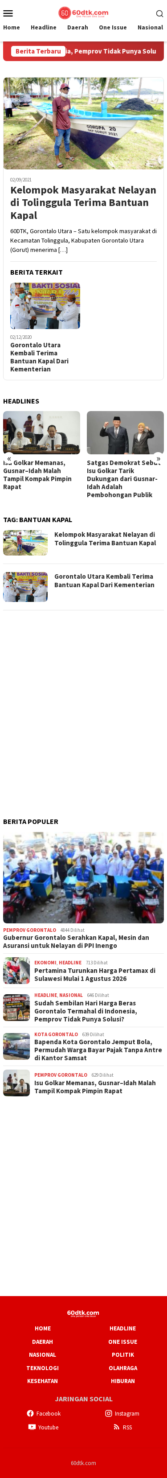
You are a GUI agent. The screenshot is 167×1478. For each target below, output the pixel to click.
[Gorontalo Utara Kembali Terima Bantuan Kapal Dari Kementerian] (45, 306)
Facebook (49, 1413)
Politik (123, 1355)
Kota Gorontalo (56, 1034)
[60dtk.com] (83, 12)
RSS (127, 1427)
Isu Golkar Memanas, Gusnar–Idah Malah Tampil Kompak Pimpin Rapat (95, 1087)
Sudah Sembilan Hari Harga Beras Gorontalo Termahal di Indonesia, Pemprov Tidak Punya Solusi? (85, 1011)
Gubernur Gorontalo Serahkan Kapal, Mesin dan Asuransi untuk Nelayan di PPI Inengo (76, 942)
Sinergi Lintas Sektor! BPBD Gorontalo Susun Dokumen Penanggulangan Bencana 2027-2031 (122, 479)
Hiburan (123, 1381)
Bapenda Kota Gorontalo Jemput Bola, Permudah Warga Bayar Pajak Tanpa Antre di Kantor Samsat (98, 1050)
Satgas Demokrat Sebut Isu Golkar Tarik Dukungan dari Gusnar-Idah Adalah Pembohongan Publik (40, 479)
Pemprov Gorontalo (29, 930)
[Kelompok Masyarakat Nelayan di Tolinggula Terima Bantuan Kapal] (83, 123)
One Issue (122, 1342)
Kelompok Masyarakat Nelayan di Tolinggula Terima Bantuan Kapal (83, 203)
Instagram (127, 1413)
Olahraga (123, 1368)
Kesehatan (42, 1381)
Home (43, 1328)
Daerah (42, 1342)
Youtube (48, 1427)
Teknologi (42, 1368)
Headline (70, 962)
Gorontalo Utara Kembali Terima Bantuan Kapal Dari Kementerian (39, 357)
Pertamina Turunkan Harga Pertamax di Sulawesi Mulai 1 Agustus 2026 (94, 975)
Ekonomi (45, 962)
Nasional (71, 995)
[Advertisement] (83, 702)
